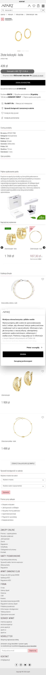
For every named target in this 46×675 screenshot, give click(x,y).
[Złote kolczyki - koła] (16, 236)
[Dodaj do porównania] (2, 118)
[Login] (29, 6)
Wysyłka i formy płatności (11, 511)
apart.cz (3, 630)
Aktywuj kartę (5, 565)
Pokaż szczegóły (33, 347)
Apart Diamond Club (9, 514)
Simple (9, 141)
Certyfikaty (4, 547)
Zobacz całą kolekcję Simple (23, 463)
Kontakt (3, 552)
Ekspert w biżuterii (8, 504)
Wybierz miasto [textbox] (8, 480)
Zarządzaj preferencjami (23, 361)
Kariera (3, 598)
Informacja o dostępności (9, 609)
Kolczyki (10, 14)
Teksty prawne (5, 612)
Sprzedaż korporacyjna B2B (10, 601)
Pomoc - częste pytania (8, 533)
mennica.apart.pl (6, 622)
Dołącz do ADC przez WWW (10, 575)
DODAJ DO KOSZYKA (23, 83)
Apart (7, 138)
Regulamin (4, 544)
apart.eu (3, 632)
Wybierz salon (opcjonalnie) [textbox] (12, 486)
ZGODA (23, 354)
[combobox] (23, 480)
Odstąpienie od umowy (8, 549)
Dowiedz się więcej (37, 75)
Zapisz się (32, 650)
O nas (3, 588)
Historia (3, 593)
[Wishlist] (34, 6)
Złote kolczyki (5, 395)
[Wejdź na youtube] (25, 664)
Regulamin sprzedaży (9, 517)
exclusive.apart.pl (6, 624)
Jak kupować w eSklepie (10, 508)
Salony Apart (5, 590)
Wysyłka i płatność (7, 536)
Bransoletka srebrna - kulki (9, 303)
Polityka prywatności (8, 606)
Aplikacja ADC (5, 578)
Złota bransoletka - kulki (8, 441)
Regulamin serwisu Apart (9, 604)
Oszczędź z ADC (17, 71)
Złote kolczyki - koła (10, 249)
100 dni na (11, 97)
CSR (2, 596)
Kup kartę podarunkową (9, 559)
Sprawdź (6, 492)
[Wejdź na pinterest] (29, 664)
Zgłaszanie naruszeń (8, 614)
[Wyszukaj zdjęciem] (7, 19)
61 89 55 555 (21, 89)
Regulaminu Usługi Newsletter (27, 646)
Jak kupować (5, 539)
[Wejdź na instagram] (20, 664)
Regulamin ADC (6, 580)
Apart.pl (3, 14)
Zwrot (3, 541)
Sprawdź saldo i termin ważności (12, 562)
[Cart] (38, 6)
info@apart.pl (5, 660)
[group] (16, 247)
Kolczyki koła (19, 14)
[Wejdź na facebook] (16, 664)
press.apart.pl (5, 627)
